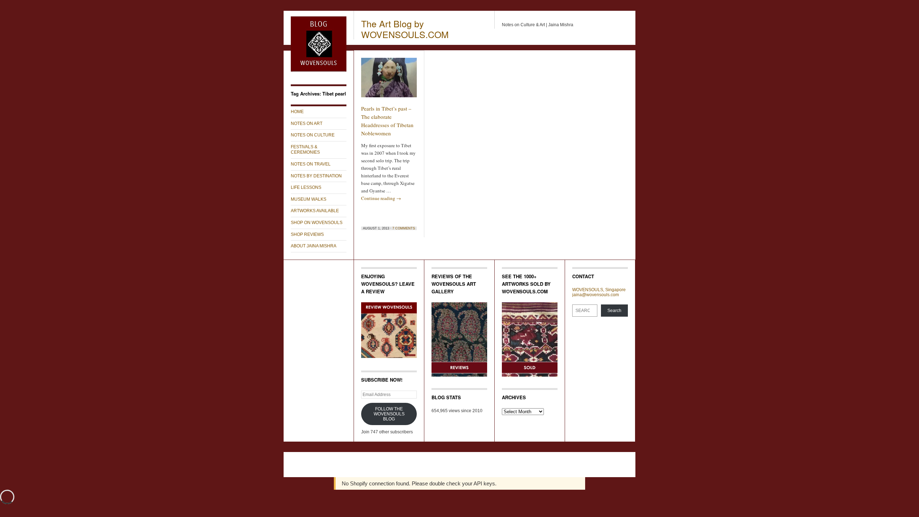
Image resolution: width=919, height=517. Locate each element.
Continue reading (381, 198)
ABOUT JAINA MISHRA (313, 245)
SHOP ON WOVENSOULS (316, 222)
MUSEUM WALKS (308, 199)
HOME (297, 111)
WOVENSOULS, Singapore (599, 289)
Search (614, 310)
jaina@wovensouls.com (595, 294)
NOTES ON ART (306, 123)
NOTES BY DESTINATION (316, 175)
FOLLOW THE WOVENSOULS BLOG (389, 413)
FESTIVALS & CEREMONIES (305, 149)
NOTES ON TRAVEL (311, 164)
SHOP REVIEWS (307, 234)
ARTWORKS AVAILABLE (315, 210)
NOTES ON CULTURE (313, 135)
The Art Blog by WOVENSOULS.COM (405, 29)
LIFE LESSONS (306, 187)
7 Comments (403, 228)
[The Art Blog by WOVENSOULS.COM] (318, 70)
